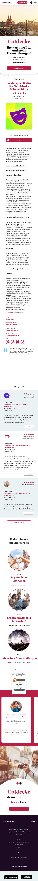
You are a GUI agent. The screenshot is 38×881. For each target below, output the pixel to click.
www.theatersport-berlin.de (13, 335)
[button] (31, 2)
